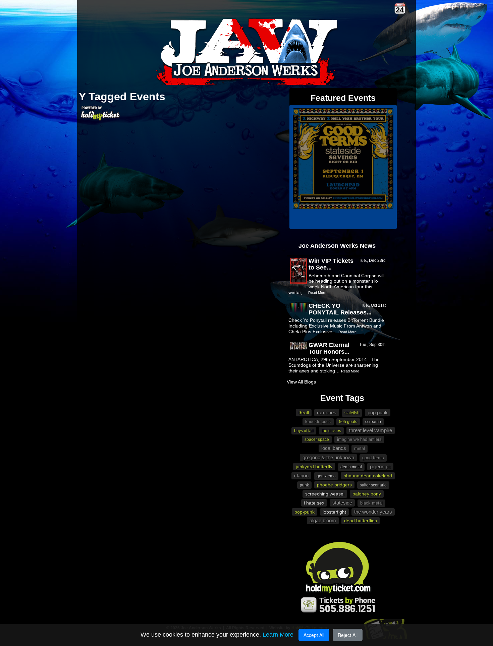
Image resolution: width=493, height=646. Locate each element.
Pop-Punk (304, 512)
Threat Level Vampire (370, 430)
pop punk (378, 412)
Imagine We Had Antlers (359, 439)
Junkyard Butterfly (314, 466)
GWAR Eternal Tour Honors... (329, 348)
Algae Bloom (323, 520)
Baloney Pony (366, 493)
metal (359, 448)
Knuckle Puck (318, 421)
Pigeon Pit (380, 466)
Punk (304, 485)
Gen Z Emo (326, 476)
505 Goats (348, 421)
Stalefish (352, 413)
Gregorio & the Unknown (328, 457)
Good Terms (373, 457)
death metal (351, 467)
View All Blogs (301, 382)
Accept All (314, 635)
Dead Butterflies (360, 520)
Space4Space (317, 439)
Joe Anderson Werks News (337, 245)
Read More (317, 293)
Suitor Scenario (373, 485)
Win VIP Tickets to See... (331, 264)
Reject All (348, 635)
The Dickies (331, 430)
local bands (333, 448)
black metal (371, 503)
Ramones (326, 412)
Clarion (301, 475)
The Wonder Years (373, 512)
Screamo (373, 421)
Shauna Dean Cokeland (368, 475)
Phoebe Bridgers (334, 484)
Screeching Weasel (324, 493)
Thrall (303, 412)
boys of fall (304, 430)
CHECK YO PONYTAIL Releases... (340, 309)
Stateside (342, 503)
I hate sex (314, 503)
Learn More (278, 634)
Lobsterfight (334, 512)
